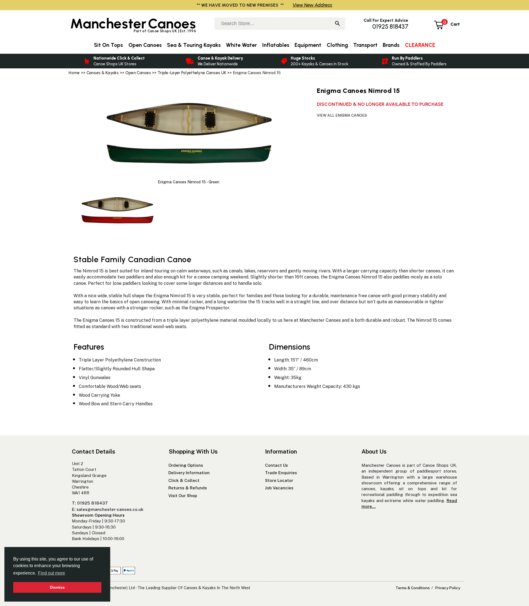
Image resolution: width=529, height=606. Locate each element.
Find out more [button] (51, 573)
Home (74, 72)
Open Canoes (138, 72)
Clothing (337, 45)
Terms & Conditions (413, 588)
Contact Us (276, 465)
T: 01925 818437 (90, 503)
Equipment (308, 45)
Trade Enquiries (281, 472)
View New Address (312, 5)
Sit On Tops (108, 45)
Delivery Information (189, 472)
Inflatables (275, 45)
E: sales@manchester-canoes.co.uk (108, 509)
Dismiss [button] (57, 587)
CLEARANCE (420, 45)
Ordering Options (185, 465)
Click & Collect (183, 480)
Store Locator (279, 480)
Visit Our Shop (182, 495)
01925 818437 (390, 26)
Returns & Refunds (187, 488)
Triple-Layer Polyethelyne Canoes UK (192, 72)
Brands (391, 45)
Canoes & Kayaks (103, 72)
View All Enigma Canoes (342, 115)
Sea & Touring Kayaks (194, 45)
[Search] (337, 24)
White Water (241, 45)
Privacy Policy (447, 588)
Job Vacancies (279, 488)
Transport (365, 45)
